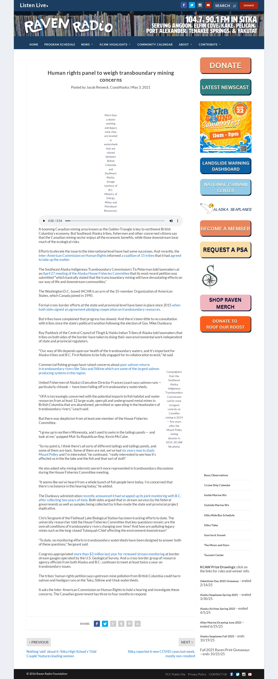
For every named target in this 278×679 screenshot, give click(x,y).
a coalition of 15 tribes (137, 255)
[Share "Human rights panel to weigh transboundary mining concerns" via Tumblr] (121, 624)
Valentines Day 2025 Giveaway (219, 581)
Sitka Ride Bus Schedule (219, 515)
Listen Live (33, 5)
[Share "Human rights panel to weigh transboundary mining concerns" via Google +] (113, 624)
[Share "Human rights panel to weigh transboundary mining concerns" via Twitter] (105, 624)
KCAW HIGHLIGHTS (113, 44)
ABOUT (184, 44)
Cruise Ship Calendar (217, 485)
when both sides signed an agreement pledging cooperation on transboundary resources (109, 307)
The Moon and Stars (216, 545)
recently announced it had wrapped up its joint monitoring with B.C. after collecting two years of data (110, 498)
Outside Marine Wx (216, 505)
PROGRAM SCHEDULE (59, 44)
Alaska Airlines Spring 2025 (217, 608)
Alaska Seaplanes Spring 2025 (219, 595)
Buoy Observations (216, 475)
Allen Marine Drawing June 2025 (221, 622)
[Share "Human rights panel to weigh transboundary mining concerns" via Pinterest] (129, 624)
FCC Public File (175, 674)
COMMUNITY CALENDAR (155, 44)
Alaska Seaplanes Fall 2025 (217, 636)
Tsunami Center (214, 555)
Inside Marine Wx (215, 495)
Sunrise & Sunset (214, 535)
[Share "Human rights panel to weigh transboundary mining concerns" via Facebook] (97, 624)
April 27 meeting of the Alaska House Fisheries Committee (86, 273)
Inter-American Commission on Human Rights (72, 255)
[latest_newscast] (226, 94)
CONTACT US (218, 674)
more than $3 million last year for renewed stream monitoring (119, 554)
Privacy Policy (197, 674)
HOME (34, 44)
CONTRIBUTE (208, 44)
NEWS (85, 44)
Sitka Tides (211, 525)
